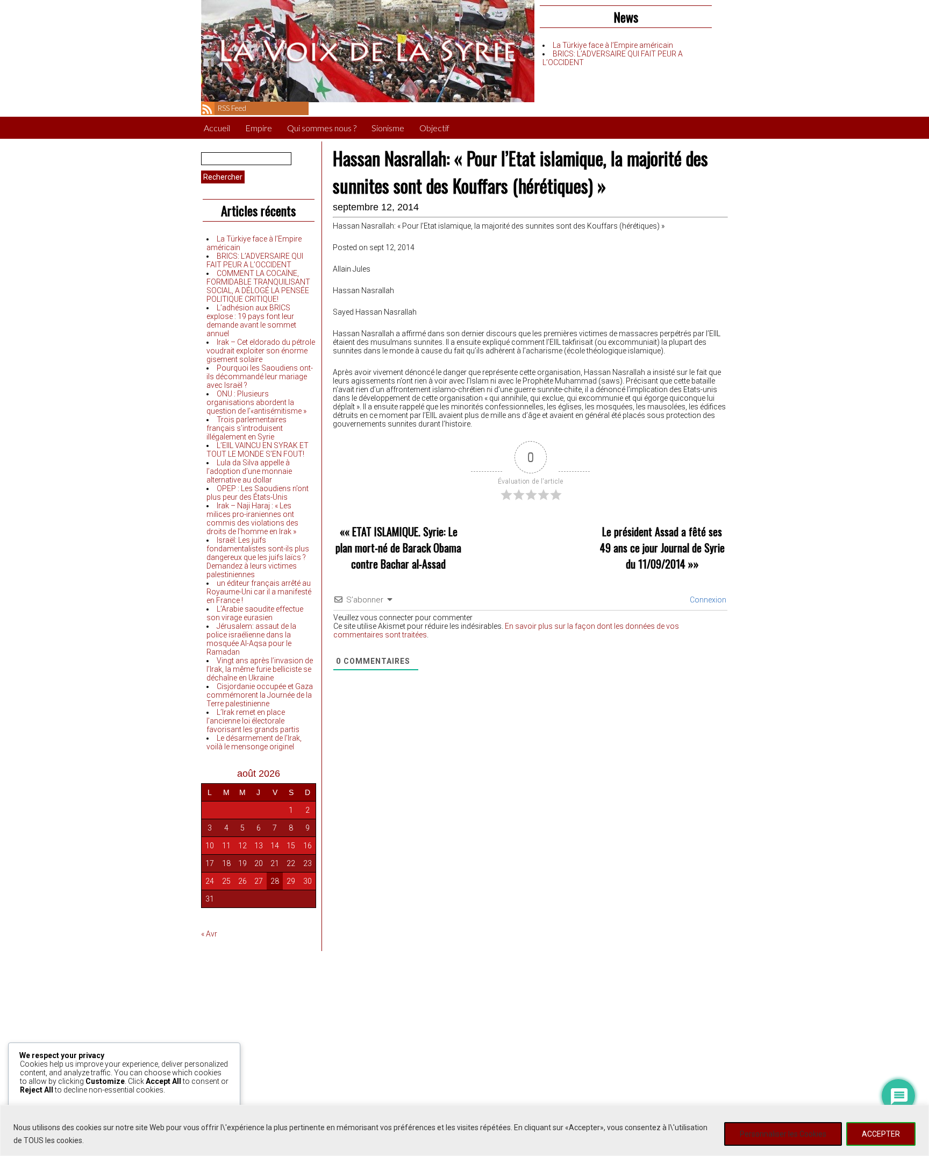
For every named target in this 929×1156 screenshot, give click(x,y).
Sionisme (387, 128)
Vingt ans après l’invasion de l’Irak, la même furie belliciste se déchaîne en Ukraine (259, 669)
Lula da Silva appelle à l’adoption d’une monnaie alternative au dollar (249, 471)
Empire (258, 128)
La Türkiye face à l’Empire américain (613, 45)
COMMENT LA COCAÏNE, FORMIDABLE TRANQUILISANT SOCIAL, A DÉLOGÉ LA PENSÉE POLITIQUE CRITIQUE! (258, 286)
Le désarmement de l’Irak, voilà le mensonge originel (254, 742)
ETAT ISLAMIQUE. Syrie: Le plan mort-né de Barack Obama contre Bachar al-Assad (398, 547)
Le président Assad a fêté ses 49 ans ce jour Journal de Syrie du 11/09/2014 (662, 547)
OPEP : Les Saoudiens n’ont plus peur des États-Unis (257, 492)
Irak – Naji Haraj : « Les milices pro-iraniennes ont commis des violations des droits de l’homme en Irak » (252, 518)
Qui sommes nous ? (321, 128)
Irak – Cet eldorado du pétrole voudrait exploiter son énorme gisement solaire (260, 351)
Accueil (217, 128)
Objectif (434, 128)
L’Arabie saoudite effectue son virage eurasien (254, 613)
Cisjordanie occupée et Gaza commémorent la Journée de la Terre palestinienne (259, 695)
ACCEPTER (881, 1134)
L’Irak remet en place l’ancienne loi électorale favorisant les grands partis (252, 721)
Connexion (707, 599)
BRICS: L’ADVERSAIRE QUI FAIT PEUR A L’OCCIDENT (254, 260)
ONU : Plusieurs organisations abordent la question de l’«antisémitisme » (256, 402)
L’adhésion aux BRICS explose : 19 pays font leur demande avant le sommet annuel (251, 320)
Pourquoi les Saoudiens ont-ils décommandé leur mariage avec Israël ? (259, 376)
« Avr (209, 934)
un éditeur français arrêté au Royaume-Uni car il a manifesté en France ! (258, 592)
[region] (464, 1130)
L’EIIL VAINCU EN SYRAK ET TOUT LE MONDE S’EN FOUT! (257, 449)
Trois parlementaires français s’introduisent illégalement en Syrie (246, 428)
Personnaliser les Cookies (783, 1134)
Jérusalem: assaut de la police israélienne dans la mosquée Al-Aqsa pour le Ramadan (251, 639)
